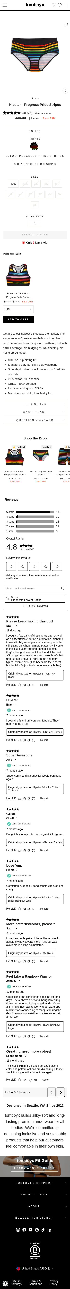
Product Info (34, 1194)
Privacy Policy (53, 1282)
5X (60, 194)
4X (50, 194)
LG (10, 194)
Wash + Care (35, 412)
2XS (25, 183)
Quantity (35, 216)
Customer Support (34, 1183)
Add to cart (18, 319)
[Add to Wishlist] (66, 25)
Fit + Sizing (34, 404)
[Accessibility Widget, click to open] (5, 1283)
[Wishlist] (59, 5)
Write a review (43, 113)
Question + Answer (35, 420)
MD (57, 183)
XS (36, 183)
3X (40, 194)
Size (35, 176)
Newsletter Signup (34, 1217)
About (34, 1206)
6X (35, 205)
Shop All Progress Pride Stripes (35, 164)
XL (20, 194)
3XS (13, 183)
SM (46, 183)
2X (30, 194)
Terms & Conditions (35, 1282)
